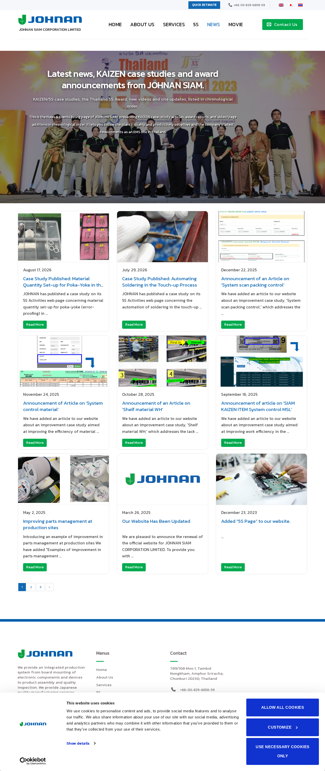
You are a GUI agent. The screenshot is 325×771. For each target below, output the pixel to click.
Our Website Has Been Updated (156, 521)
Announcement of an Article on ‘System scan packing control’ (255, 282)
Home (115, 24)
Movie (236, 24)
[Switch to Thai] (300, 5)
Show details (78, 743)
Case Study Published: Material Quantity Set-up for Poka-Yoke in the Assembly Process (63, 285)
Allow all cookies (282, 707)
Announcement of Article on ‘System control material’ (63, 406)
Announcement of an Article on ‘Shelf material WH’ (156, 406)
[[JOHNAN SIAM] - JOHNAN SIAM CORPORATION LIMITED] (50, 20)
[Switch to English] (281, 5)
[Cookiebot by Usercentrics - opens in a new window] (33, 761)
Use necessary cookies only (282, 751)
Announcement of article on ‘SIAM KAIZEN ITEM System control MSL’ (258, 406)
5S (196, 24)
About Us (142, 24)
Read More (35, 324)
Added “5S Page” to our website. (255, 521)
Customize (279, 727)
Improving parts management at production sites (57, 524)
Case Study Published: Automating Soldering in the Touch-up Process (159, 282)
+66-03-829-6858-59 (197, 689)
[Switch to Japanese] (291, 5)
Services (174, 24)
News (213, 24)
